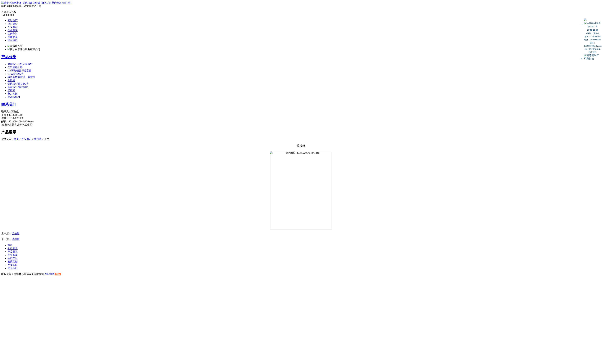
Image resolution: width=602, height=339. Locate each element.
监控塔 (11, 90)
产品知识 (13, 265)
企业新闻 (13, 30)
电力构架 (13, 93)
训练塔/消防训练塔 (18, 83)
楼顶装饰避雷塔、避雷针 (21, 77)
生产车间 (13, 33)
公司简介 (13, 23)
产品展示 (13, 27)
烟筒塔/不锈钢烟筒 (18, 87)
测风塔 (11, 80)
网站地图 (50, 274)
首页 (16, 139)
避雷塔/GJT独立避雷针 (20, 64)
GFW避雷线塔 (15, 74)
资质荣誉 (13, 37)
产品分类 (8, 57)
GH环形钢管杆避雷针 (19, 70)
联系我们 (13, 40)
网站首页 (13, 20)
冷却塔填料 (14, 97)
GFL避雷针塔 (15, 67)
